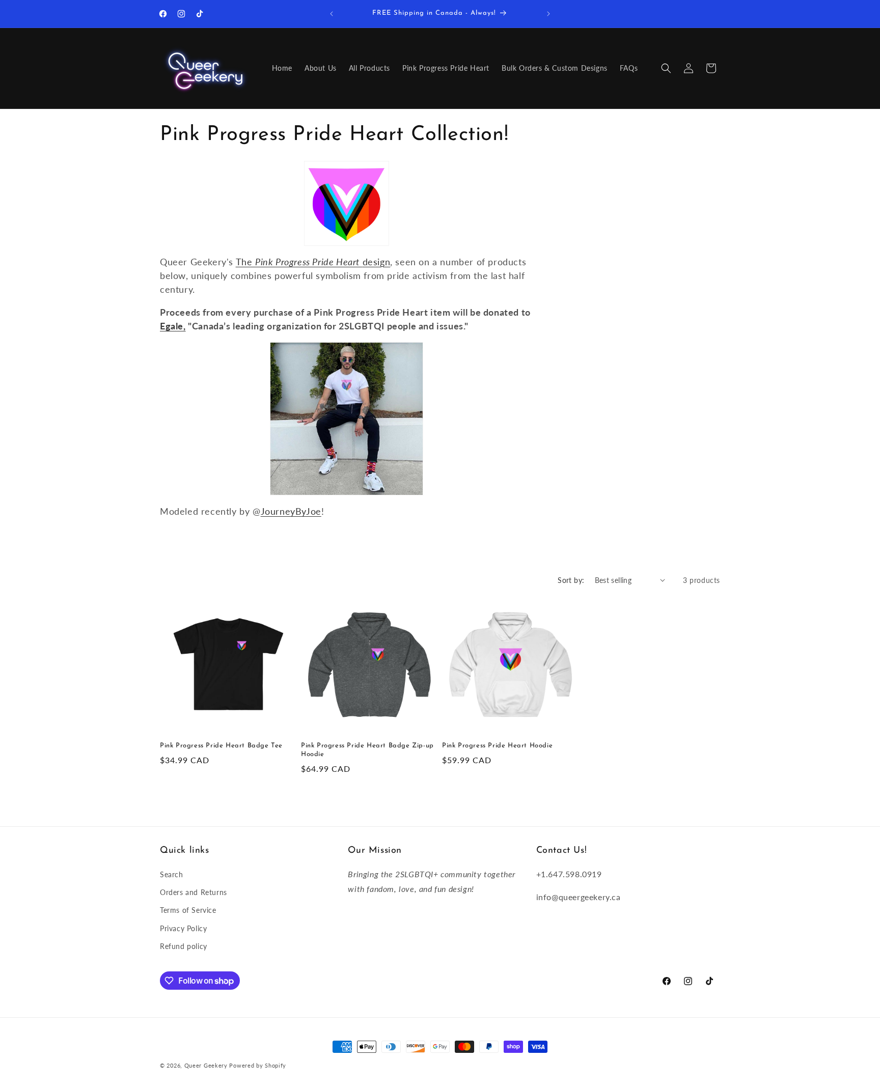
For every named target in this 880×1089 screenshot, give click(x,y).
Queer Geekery (206, 1065)
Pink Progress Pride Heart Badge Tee (221, 745)
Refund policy (183, 946)
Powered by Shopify (257, 1065)
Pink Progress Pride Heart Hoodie (497, 745)
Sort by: (571, 580)
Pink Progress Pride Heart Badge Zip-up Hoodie (367, 750)
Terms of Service (188, 910)
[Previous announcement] (331, 13)
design (377, 261)
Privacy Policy (183, 928)
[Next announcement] (548, 13)
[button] (666, 68)
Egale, (173, 325)
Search (171, 874)
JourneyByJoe (291, 511)
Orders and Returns (193, 892)
